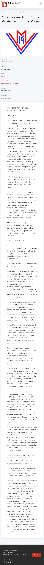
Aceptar (37, 555)
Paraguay (4, 76)
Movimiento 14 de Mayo (10, 84)
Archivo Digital (18, 12)
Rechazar (26, 555)
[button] (40, 4)
